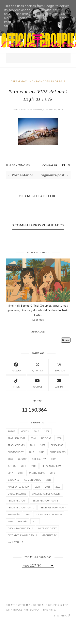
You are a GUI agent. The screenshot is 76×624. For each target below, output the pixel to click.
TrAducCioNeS (16, 445)
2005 (53, 459)
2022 (35, 521)
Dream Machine (17, 493)
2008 (59, 438)
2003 (58, 486)
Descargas (57, 445)
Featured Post (16, 438)
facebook (16, 370)
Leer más (38, 319)
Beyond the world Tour (22, 535)
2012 (31, 452)
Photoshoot (16, 452)
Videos (25, 431)
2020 (37, 486)
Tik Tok (16, 386)
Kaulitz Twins (37, 472)
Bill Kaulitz (39, 459)
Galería (22, 521)
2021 (47, 486)
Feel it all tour (17, 500)
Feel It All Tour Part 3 (45, 500)
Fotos (11, 431)
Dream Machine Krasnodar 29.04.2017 (38, 81)
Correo (59, 386)
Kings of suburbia (18, 486)
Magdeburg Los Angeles (46, 493)
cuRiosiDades (57, 452)
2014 (33, 465)
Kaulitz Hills (15, 542)
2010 (36, 431)
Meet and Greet (47, 528)
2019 (52, 472)
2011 (32, 445)
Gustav (22, 459)
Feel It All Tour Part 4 (53, 507)
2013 (23, 465)
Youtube (37, 386)
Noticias (46, 438)
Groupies (13, 479)
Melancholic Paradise (48, 514)
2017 (10, 472)
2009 (46, 431)
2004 (27, 514)
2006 (10, 459)
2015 (41, 452)
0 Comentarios (20, 165)
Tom (33, 438)
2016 (20, 472)
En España (14, 514)
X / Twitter (37, 370)
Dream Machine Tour (20, 528)
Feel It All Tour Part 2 (21, 507)
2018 (48, 479)
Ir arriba (60, 615)
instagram (59, 370)
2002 (10, 521)
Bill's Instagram (51, 465)
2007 (42, 445)
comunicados (32, 479)
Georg (12, 465)
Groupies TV (49, 535)
